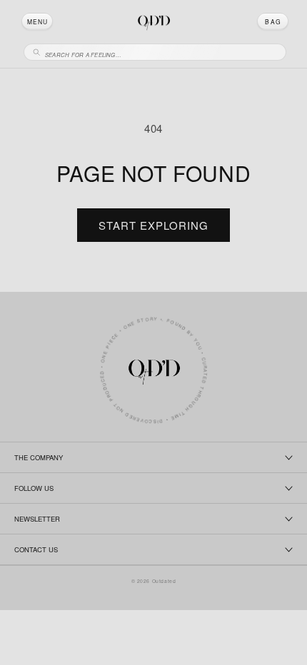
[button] (37, 21)
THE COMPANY (38, 457)
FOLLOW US (34, 488)
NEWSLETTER (37, 519)
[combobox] (161, 52)
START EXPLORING (153, 225)
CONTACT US (36, 549)
